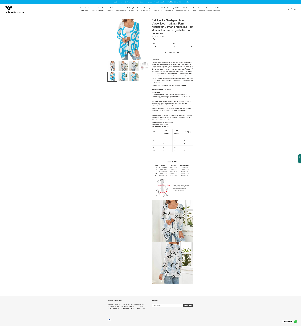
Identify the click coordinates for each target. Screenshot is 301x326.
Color (153, 43)
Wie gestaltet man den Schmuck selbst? (133, 304)
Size (174, 43)
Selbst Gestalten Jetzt (172, 52)
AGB (132, 308)
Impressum (140, 306)
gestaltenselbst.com (189, 320)
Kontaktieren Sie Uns (113, 306)
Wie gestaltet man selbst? (114, 304)
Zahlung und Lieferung (113, 308)
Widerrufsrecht (125, 308)
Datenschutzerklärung (141, 308)
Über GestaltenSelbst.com (128, 306)
